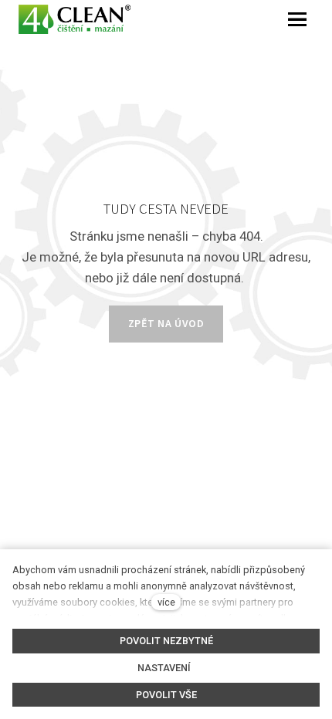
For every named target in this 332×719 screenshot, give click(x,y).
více (166, 602)
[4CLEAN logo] (74, 19)
